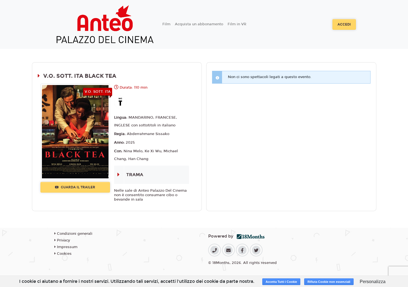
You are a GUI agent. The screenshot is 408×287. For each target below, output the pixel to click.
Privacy (63, 240)
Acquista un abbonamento (199, 24)
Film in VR (237, 24)
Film (166, 24)
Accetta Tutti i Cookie (281, 281)
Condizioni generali (74, 233)
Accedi (344, 24)
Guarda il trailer (77, 187)
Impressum (66, 247)
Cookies (64, 253)
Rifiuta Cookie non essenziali (329, 281)
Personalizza (373, 281)
